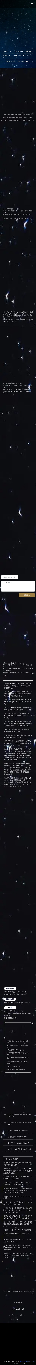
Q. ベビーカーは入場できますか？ (18, 1143)
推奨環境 (19, 1302)
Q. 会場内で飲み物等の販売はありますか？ (19, 1123)
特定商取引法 (19, 1309)
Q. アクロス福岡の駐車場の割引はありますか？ (19, 1115)
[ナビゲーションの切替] (32, 4)
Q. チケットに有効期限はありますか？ (19, 1149)
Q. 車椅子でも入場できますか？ (18, 1137)
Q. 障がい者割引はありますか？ (18, 1130)
